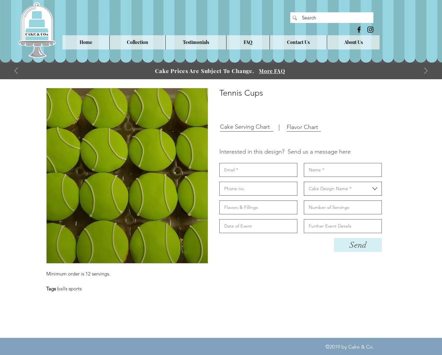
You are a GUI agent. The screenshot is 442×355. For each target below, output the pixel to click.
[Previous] (16, 71)
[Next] (425, 71)
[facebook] (359, 30)
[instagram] (370, 30)
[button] (137, 42)
